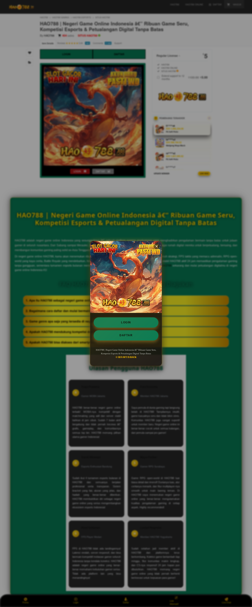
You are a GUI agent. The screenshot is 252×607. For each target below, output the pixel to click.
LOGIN (126, 322)
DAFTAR (126, 335)
